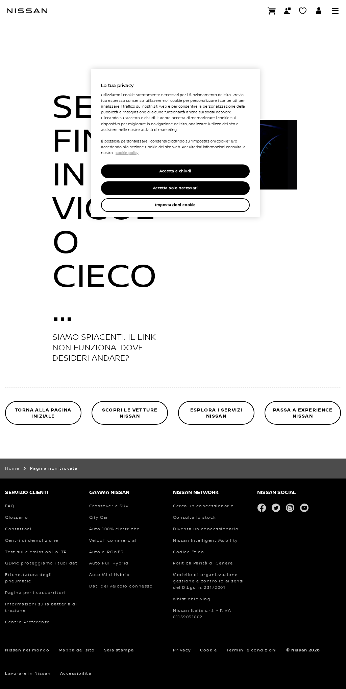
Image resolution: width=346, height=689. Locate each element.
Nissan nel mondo (27, 650)
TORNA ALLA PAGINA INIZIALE (43, 413)
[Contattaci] (287, 10)
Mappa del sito (77, 650)
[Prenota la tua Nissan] (272, 11)
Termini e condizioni (251, 650)
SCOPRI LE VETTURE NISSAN (130, 413)
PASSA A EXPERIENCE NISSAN (302, 413)
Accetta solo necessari (175, 188)
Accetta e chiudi (175, 171)
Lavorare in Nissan (28, 673)
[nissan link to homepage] (27, 11)
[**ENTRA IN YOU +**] (319, 11)
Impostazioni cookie (175, 205)
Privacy (182, 650)
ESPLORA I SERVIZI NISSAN (216, 413)
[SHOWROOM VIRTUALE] (303, 11)
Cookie (208, 650)
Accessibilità (76, 673)
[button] (335, 11)
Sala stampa (119, 650)
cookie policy (127, 153)
